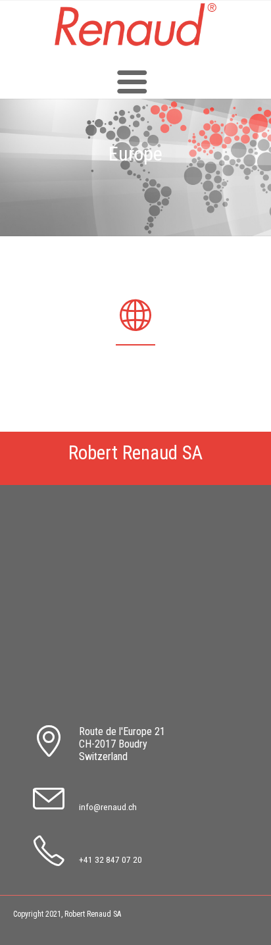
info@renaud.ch (108, 807)
